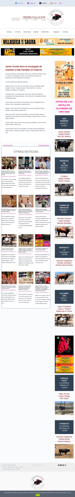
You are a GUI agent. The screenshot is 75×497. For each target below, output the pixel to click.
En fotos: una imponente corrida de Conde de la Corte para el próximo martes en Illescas (24, 287)
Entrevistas (27, 32)
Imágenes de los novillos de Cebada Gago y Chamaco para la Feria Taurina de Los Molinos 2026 (25, 250)
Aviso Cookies (35, 465)
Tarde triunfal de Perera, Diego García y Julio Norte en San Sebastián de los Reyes (8, 172)
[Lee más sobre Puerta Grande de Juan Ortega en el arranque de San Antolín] (25, 163)
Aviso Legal (40, 465)
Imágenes (56, 32)
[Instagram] (63, 465)
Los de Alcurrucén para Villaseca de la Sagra (8, 249)
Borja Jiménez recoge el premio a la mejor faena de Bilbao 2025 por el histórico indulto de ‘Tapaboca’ (25, 211)
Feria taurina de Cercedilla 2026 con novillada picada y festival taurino (9, 287)
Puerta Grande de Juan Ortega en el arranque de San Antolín (24, 172)
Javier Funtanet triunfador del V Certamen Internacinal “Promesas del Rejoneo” (42, 172)
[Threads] (61, 465)
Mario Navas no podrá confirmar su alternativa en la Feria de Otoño (42, 210)
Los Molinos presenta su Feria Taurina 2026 (41, 249)
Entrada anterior (7, 145)
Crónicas (18, 32)
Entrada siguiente (44, 145)
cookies (69, 492)
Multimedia (45, 32)
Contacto (65, 32)
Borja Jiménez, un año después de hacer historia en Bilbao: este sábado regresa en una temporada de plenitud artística (42, 288)
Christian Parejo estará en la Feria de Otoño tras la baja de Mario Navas (9, 210)
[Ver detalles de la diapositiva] (64, 145)
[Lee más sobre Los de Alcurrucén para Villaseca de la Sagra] (9, 240)
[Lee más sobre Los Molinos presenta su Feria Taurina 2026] (42, 240)
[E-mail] (65, 465)
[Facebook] (58, 465)
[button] (60, 3)
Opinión (36, 32)
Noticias (9, 32)
